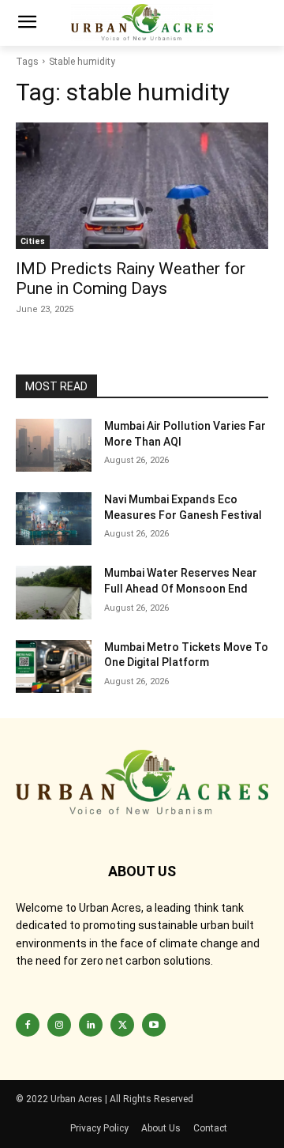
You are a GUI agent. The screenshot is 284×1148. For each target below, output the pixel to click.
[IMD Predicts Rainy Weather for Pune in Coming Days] (142, 185)
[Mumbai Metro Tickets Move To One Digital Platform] (54, 666)
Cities (33, 241)
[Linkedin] (91, 1025)
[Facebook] (27, 1025)
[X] (122, 1025)
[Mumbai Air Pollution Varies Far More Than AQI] (54, 445)
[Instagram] (59, 1025)
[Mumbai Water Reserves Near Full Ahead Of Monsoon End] (54, 592)
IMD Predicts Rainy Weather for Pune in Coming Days (130, 278)
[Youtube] (154, 1025)
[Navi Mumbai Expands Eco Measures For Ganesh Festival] (54, 518)
